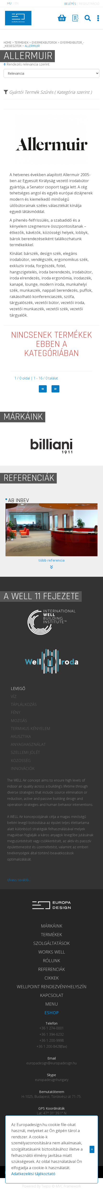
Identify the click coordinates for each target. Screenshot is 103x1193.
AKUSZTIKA (21, 736)
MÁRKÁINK (51, 926)
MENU (51, 1004)
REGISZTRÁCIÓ (89, 4)
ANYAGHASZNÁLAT (28, 744)
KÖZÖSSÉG (21, 760)
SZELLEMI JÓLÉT (25, 752)
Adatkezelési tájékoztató (33, 1173)
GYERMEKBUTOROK (44, 42)
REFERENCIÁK (51, 969)
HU (9, 3)
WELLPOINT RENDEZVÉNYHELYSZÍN (51, 986)
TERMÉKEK (51, 934)
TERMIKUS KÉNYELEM (30, 728)
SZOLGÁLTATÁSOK (51, 943)
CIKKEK (52, 978)
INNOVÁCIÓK (22, 768)
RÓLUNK (51, 960)
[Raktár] (75, 18)
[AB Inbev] (51, 529)
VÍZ (14, 696)
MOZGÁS (19, 720)
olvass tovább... (19, 879)
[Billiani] (51, 446)
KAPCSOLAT (51, 995)
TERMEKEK (22, 42)
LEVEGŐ (18, 688)
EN (16, 3)
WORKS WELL (51, 952)
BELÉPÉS (70, 4)
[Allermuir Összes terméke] (51, 168)
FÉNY (15, 712)
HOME (7, 42)
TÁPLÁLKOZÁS (24, 704)
